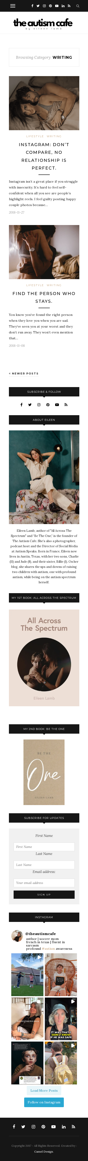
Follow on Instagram (44, 1102)
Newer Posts (25, 373)
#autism (48, 949)
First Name (44, 835)
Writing (54, 136)
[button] (27, 974)
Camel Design (43, 1151)
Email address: (44, 871)
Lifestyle (35, 136)
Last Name (44, 853)
